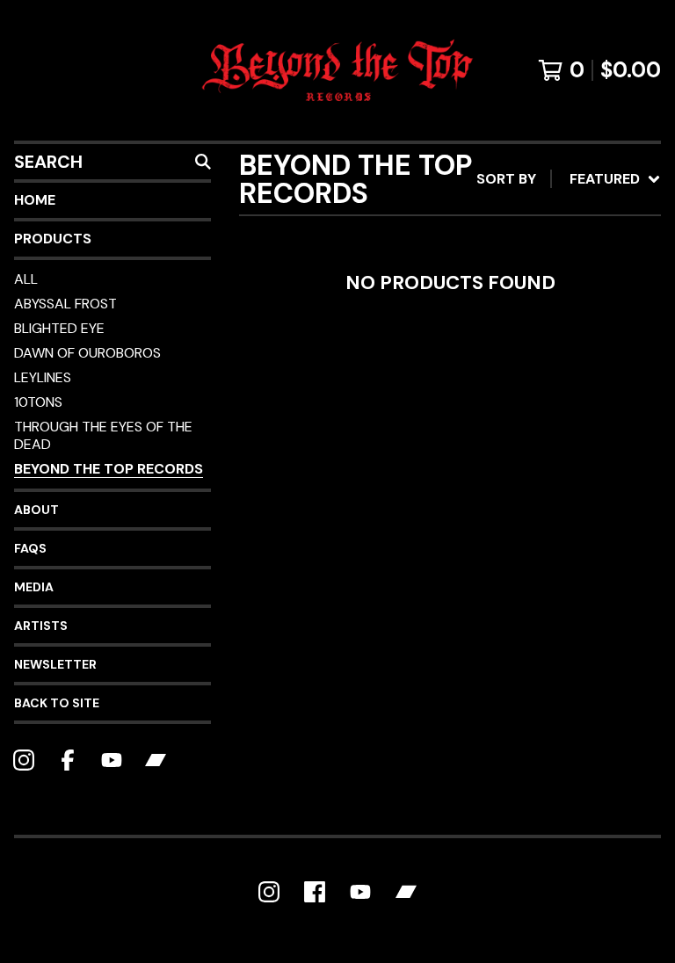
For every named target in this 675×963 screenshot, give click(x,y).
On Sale (491, 252)
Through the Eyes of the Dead (103, 435)
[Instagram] (23, 760)
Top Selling (507, 281)
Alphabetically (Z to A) (552, 337)
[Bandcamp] (155, 760)
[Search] (203, 161)
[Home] (337, 70)
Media (34, 587)
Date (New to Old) (531, 365)
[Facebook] (67, 760)
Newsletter (55, 664)
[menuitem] (568, 179)
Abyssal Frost (65, 303)
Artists (41, 626)
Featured (497, 224)
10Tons (38, 402)
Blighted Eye (59, 328)
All (26, 279)
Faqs (30, 548)
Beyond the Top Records (108, 469)
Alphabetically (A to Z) (552, 309)
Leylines (42, 377)
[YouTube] (111, 760)
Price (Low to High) (537, 421)
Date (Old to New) (531, 393)
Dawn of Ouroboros (87, 353)
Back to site (56, 703)
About (36, 510)
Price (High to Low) (537, 449)
